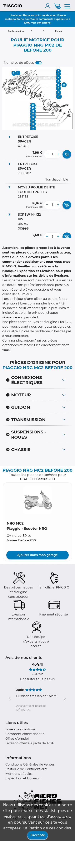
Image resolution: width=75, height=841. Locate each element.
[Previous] (32, 31)
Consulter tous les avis (37, 679)
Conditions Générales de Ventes (30, 764)
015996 (23, 228)
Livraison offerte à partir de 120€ (29, 743)
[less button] (47, 154)
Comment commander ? (24, 734)
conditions (44, 22)
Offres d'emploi (17, 738)
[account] (48, 5)
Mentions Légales (18, 774)
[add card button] (66, 154)
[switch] (38, 62)
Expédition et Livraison (22, 778)
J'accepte (37, 835)
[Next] (43, 31)
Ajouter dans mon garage (37, 555)
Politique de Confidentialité (26, 769)
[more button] (58, 154)
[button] (37, 500)
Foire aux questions (20, 729)
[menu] (67, 5)
